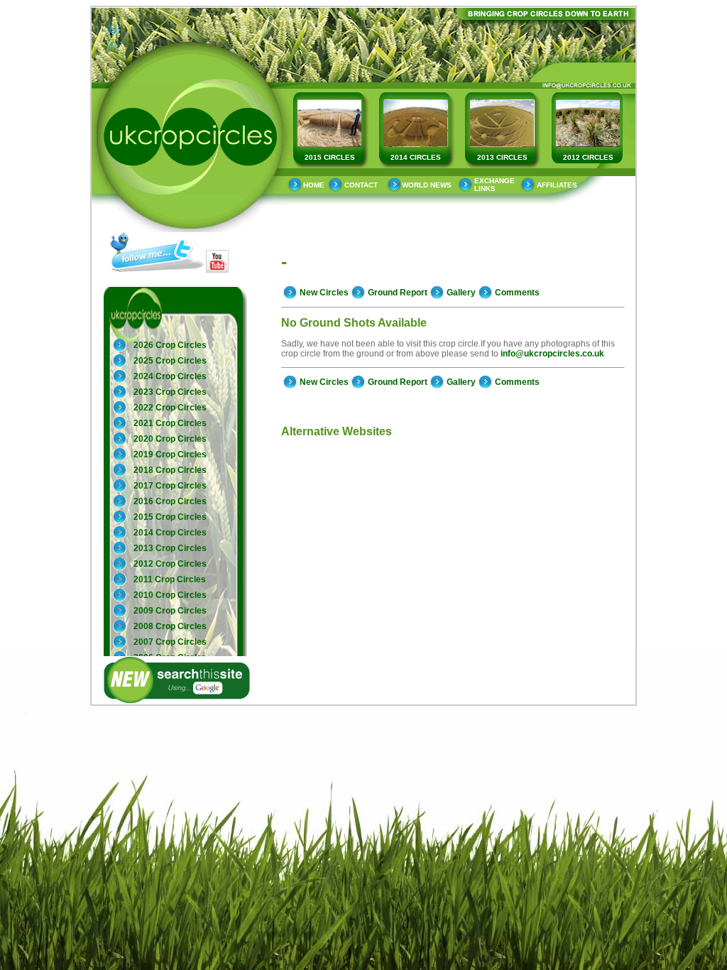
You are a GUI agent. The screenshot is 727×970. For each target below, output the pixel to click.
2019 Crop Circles (170, 454)
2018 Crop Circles (170, 470)
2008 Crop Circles (170, 626)
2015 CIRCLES (330, 157)
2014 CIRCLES (415, 157)
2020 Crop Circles (170, 439)
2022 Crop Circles (170, 408)
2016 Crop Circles (170, 501)
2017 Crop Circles (170, 486)
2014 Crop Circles (170, 533)
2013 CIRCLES (502, 157)
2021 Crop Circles (170, 423)
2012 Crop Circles (170, 564)
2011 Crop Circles (169, 579)
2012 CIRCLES (588, 157)
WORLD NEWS (427, 185)
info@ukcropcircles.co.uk (552, 354)
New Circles (324, 293)
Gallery (461, 293)
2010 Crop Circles (170, 595)
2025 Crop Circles (170, 361)
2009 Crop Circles (170, 611)
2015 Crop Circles (170, 517)
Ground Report (397, 293)
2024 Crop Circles (170, 376)
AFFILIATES (557, 185)
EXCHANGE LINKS (494, 184)
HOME (313, 185)
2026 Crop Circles (170, 345)
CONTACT (361, 185)
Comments (517, 293)
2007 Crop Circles (170, 642)
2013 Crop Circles (170, 548)
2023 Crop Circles (170, 392)
